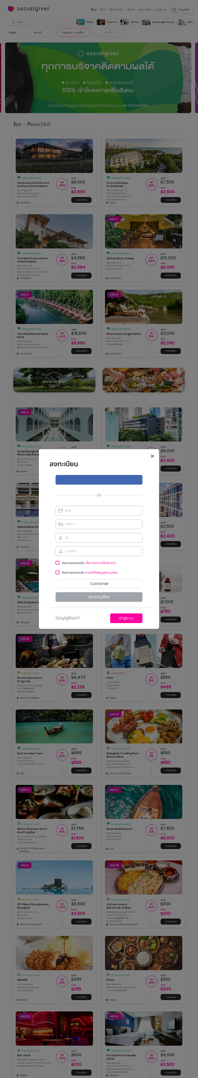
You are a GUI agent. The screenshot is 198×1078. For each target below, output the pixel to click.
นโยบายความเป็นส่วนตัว (100, 563)
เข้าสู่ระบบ (126, 618)
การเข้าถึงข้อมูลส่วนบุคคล (101, 572)
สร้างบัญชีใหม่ (99, 597)
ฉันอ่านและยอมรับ (89, 563)
